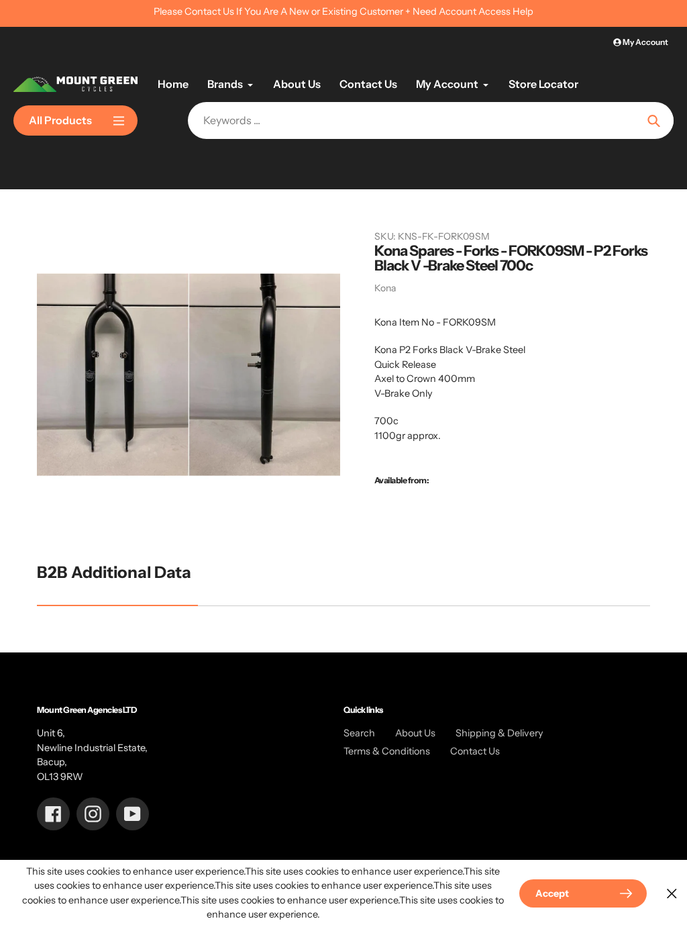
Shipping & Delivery (499, 733)
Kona (385, 288)
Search (359, 733)
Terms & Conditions (387, 751)
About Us (415, 733)
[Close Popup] (672, 893)
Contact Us (475, 751)
